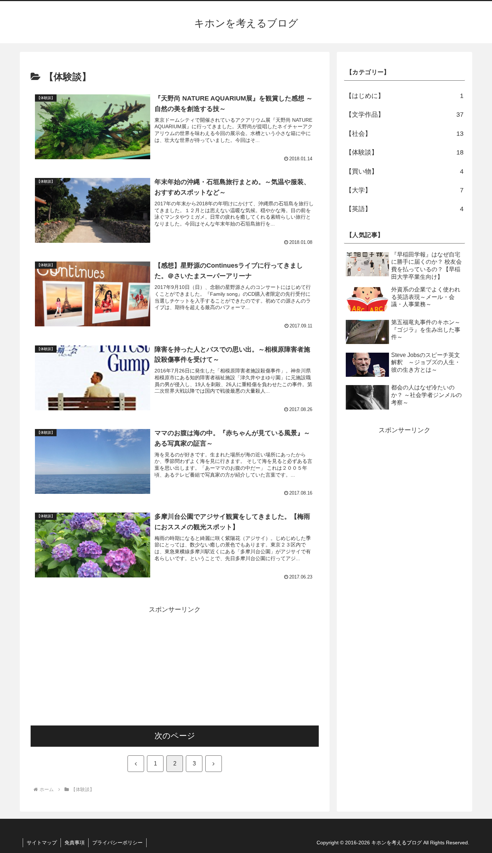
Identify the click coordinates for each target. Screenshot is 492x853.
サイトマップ (42, 842)
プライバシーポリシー (117, 842)
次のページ (175, 735)
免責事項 (74, 842)
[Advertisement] (175, 665)
